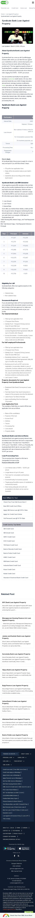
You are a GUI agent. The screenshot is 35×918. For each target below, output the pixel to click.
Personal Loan (5, 8)
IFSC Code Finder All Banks (10, 789)
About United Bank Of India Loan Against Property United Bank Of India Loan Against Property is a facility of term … (16, 709)
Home (2, 14)
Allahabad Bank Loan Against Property (16, 719)
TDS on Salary (6, 818)
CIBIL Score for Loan (24, 787)
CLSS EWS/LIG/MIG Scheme (10, 795)
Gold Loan (24, 810)
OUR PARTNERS (7, 833)
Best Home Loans (20, 807)
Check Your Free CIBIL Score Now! (21, 915)
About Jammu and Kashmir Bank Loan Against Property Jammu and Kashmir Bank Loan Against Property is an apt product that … (16, 644)
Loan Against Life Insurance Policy (12, 815)
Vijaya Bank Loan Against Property (14, 670)
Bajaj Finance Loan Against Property (15, 685)
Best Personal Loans (8, 807)
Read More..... (19, 909)
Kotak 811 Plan (23, 804)
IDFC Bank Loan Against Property (14, 602)
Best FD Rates (16, 810)
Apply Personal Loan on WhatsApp (12, 778)
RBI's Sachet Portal (16, 871)
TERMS (18, 827)
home (3, 85)
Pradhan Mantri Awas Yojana (10, 798)
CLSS (21, 792)
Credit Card (15, 8)
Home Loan (23, 8)
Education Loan (7, 813)
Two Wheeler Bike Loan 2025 (10, 804)
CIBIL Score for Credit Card (10, 787)
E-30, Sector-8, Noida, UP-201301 (16, 878)
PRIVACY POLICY (18, 833)
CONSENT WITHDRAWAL (9, 836)
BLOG (12, 827)
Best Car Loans (7, 810)
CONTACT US (6, 830)
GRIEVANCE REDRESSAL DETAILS (11, 839)
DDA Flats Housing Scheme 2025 (11, 784)
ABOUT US (6, 827)
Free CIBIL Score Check (20, 769)
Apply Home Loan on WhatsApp (11, 775)
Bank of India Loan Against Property (15, 735)
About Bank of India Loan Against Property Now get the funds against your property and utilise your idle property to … (17, 740)
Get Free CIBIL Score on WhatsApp (12, 781)
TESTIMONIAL (16, 830)
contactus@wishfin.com (16, 883)
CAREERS (25, 827)
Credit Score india (7, 769)
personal (11, 79)
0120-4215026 (17, 866)
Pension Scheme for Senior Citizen (12, 801)
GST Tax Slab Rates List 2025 (10, 792)
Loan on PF (25, 815)
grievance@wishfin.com (16, 868)
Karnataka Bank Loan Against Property (16, 654)
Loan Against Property (12, 14)
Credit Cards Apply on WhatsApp (11, 772)
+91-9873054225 (16, 880)
